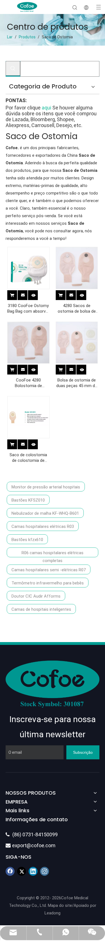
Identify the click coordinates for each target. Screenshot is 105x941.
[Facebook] (10, 871)
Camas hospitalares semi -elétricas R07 (48, 569)
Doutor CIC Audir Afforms (35, 596)
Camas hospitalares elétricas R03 (42, 526)
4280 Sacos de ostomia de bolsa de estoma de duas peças (77, 308)
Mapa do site (60, 905)
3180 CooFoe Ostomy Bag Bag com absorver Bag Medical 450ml (28, 308)
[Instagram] (44, 871)
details (37, 294)
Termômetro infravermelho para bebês (47, 583)
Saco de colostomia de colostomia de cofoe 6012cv (28, 457)
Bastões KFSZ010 (28, 500)
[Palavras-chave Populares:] (13, 68)
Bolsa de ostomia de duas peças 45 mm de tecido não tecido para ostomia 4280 (77, 383)
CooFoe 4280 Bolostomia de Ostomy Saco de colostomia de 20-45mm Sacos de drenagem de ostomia (28, 383)
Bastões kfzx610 (27, 539)
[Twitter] (21, 871)
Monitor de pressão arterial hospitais (45, 487)
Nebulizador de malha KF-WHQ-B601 (45, 513)
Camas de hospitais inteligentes (41, 609)
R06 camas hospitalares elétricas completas (52, 553)
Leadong (52, 913)
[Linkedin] (33, 871)
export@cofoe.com (30, 845)
